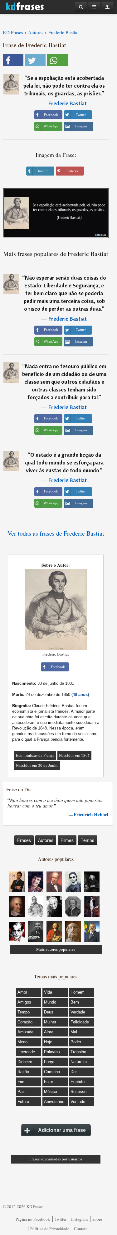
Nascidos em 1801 (74, 755)
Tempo (23, 1012)
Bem (75, 1002)
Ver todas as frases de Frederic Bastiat (55, 533)
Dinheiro (24, 1061)
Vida (48, 992)
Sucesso (78, 1091)
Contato (81, 1228)
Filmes (67, 840)
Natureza (79, 1061)
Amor (22, 992)
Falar (48, 1081)
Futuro (23, 1101)
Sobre (97, 1219)
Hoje (48, 1042)
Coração (24, 1022)
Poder (76, 1042)
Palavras (52, 1052)
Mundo (50, 1002)
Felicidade (80, 1022)
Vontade (78, 1101)
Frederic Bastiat (67, 103)
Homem (78, 992)
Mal (74, 1032)
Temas (87, 840)
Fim (20, 1081)
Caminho (52, 1071)
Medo (22, 1042)
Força (49, 1061)
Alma (48, 1032)
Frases (24, 840)
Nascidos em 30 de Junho (37, 765)
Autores (45, 840)
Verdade (78, 1012)
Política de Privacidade (49, 1228)
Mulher (50, 1022)
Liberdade (26, 1052)
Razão (23, 1071)
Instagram (79, 1219)
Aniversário (54, 1101)
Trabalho (78, 1052)
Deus (48, 1012)
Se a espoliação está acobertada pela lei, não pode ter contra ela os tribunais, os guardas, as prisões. (64, 85)
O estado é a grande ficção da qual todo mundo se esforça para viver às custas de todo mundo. (64, 462)
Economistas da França (35, 755)
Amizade (25, 1032)
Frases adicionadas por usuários (55, 1159)
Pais (21, 1091)
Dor (74, 1071)
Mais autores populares (55, 949)
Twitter (60, 1219)
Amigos (24, 1002)
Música (50, 1091)
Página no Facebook (33, 1219)
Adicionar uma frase (62, 1130)
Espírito (78, 1081)
